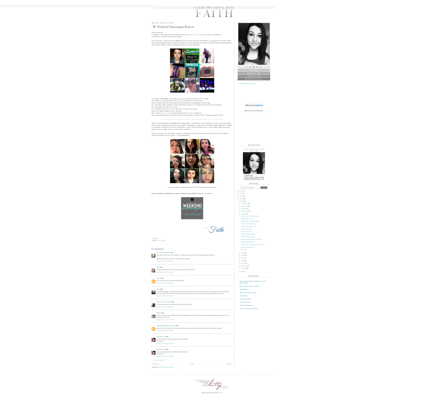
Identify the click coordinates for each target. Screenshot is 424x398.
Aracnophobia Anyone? (248, 242)
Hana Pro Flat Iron (246, 231)
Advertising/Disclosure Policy (247, 83)
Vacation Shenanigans (247, 247)
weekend (163, 240)
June (242, 255)
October (243, 209)
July (242, 253)
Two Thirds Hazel (245, 302)
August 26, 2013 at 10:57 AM (165, 320)
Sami (158, 289)
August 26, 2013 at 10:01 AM (165, 307)
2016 (241, 193)
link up (158, 240)
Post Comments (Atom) (166, 367)
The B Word (243, 296)
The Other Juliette (245, 299)
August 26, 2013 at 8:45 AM (164, 283)
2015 (241, 196)
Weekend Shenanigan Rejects (250, 221)
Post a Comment (159, 360)
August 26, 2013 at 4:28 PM (164, 330)
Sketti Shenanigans (246, 229)
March (243, 263)
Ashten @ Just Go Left (163, 302)
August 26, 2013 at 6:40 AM (164, 261)
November (244, 206)
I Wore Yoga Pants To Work (248, 292)
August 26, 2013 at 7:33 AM (164, 272)
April (242, 260)
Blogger (220, 392)
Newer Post (155, 364)
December (244, 203)
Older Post (229, 364)
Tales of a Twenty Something (248, 308)
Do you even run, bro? (247, 219)
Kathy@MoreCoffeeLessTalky (165, 325)
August (243, 214)
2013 (241, 201)
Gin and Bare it (244, 289)
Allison (158, 313)
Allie (157, 267)
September (244, 211)
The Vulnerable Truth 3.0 (248, 224)
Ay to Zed (243, 249)
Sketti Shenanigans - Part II (249, 226)
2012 (241, 271)
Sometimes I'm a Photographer (250, 216)
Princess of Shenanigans (195, 34)
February (244, 266)
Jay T (158, 278)
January (243, 268)
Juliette (164, 113)
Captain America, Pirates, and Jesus (251, 239)
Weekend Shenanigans (248, 237)
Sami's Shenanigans (246, 305)
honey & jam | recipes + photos (249, 286)
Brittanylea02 (160, 336)
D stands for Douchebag (248, 234)
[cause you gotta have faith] (254, 173)
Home (192, 364)
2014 (241, 198)
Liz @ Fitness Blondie (163, 252)
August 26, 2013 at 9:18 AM (164, 296)
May (242, 258)
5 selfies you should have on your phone (253, 244)
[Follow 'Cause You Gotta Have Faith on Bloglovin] (254, 106)
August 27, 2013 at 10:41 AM (165, 343)
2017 (241, 191)
